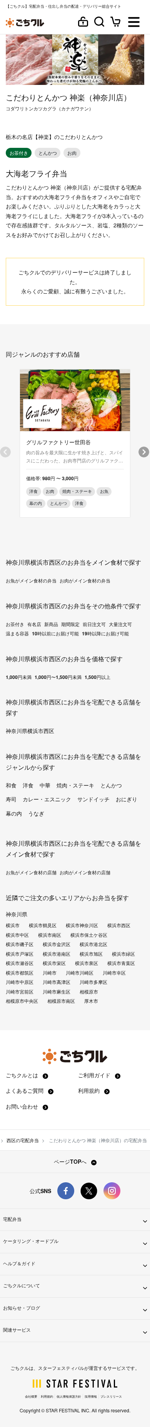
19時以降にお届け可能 (105, 633)
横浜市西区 (118, 925)
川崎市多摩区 (93, 981)
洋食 (28, 785)
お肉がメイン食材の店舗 (85, 872)
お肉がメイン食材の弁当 (85, 580)
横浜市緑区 (123, 953)
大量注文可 (120, 624)
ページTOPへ (71, 1161)
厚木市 (91, 1000)
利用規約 (89, 1090)
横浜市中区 (17, 934)
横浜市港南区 (56, 953)
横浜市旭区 (91, 953)
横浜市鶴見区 (43, 925)
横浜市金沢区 (56, 944)
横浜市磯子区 (19, 944)
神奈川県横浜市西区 (30, 731)
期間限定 (70, 624)
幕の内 (14, 813)
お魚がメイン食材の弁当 (31, 580)
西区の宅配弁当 (23, 1140)
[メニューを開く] (134, 23)
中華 (45, 785)
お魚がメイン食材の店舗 (31, 872)
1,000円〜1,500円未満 (58, 677)
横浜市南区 (49, 934)
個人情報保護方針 (69, 1396)
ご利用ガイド (95, 1075)
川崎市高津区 (56, 981)
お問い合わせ (23, 1106)
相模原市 (89, 991)
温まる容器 (17, 633)
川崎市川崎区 (79, 972)
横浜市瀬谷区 (19, 963)
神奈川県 (16, 914)
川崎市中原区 (19, 981)
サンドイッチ (93, 799)
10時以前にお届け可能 (55, 633)
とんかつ (111, 785)
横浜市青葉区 (121, 963)
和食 (11, 785)
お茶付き (15, 624)
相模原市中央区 (22, 1000)
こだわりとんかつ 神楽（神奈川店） (68, 97)
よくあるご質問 (25, 1090)
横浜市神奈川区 (82, 925)
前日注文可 (94, 624)
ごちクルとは (23, 1075)
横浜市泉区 (86, 963)
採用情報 (91, 1396)
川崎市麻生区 (56, 991)
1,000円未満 (19, 677)
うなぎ (36, 813)
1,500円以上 (97, 677)
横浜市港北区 (93, 944)
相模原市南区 (61, 1000)
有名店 (34, 624)
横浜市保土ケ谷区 (88, 934)
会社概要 (31, 1396)
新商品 (51, 624)
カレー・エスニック (47, 799)
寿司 (11, 799)
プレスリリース (111, 1396)
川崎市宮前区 (19, 991)
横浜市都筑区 (19, 972)
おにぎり (126, 799)
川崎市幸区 (114, 972)
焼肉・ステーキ (75, 785)
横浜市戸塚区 (19, 953)
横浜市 (13, 925)
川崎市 (50, 972)
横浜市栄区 (54, 963)
